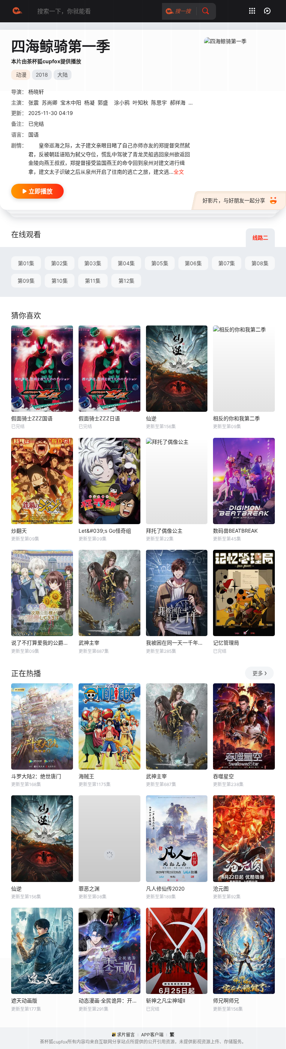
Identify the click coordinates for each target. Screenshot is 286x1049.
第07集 (226, 263)
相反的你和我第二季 (236, 418)
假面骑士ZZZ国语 (32, 418)
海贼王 (86, 776)
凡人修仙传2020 (165, 888)
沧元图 (221, 888)
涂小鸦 (122, 102)
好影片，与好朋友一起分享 (234, 200)
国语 (33, 134)
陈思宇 (159, 102)
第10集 (59, 281)
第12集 (126, 281)
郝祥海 (177, 102)
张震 (33, 102)
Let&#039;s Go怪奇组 (105, 530)
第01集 (26, 263)
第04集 (126, 263)
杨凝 (89, 102)
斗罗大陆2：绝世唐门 (36, 776)
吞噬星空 (223, 776)
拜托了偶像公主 (164, 530)
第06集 (193, 263)
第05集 (159, 263)
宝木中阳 (70, 102)
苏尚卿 (49, 102)
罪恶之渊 (89, 888)
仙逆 (151, 418)
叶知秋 (140, 102)
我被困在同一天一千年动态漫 (177, 642)
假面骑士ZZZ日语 (99, 418)
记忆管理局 (226, 642)
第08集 (259, 263)
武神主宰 (89, 642)
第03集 (92, 263)
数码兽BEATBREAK (235, 530)
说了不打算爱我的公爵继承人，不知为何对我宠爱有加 (42, 642)
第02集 (59, 263)
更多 (257, 673)
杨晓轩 (36, 92)
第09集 (26, 281)
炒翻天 (19, 530)
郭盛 (103, 102)
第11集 (93, 281)
